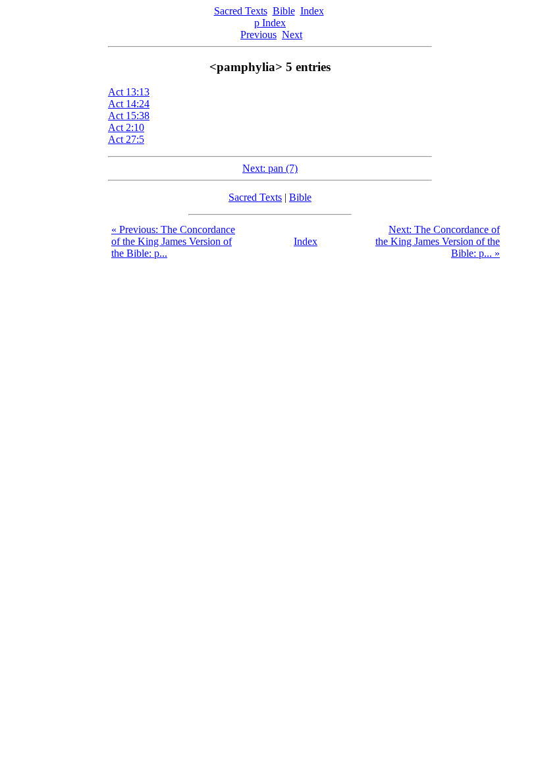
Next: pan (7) (270, 168)
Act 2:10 (126, 127)
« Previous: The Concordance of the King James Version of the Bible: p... (173, 241)
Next (292, 34)
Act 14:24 (128, 103)
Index (312, 10)
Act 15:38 (128, 115)
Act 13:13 (128, 91)
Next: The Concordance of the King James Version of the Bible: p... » (437, 241)
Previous (258, 34)
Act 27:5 (126, 139)
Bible (284, 10)
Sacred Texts (240, 10)
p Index (270, 22)
